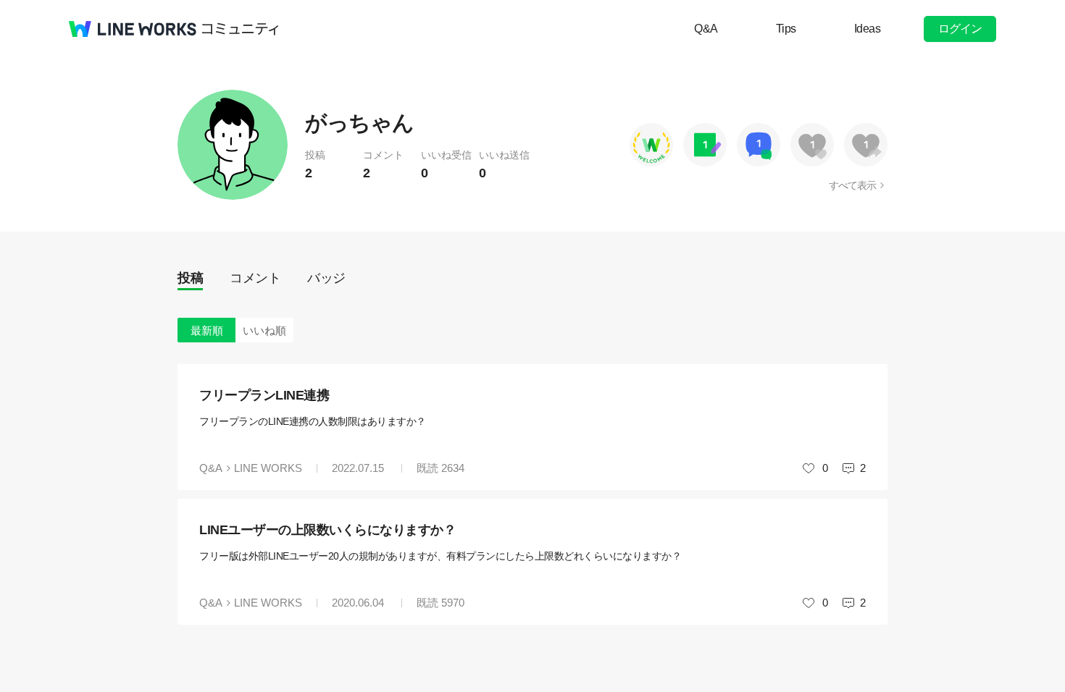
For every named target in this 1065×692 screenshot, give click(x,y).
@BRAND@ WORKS (132, 29)
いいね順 (264, 330)
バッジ (326, 278)
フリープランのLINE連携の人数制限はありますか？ (312, 421)
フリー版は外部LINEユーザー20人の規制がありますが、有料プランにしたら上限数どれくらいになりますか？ (440, 556)
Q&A (706, 28)
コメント (255, 278)
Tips (786, 28)
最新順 (207, 330)
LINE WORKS (268, 468)
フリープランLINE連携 (264, 395)
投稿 (190, 278)
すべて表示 (852, 185)
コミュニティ (240, 28)
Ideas (867, 28)
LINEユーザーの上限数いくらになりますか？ (327, 530)
